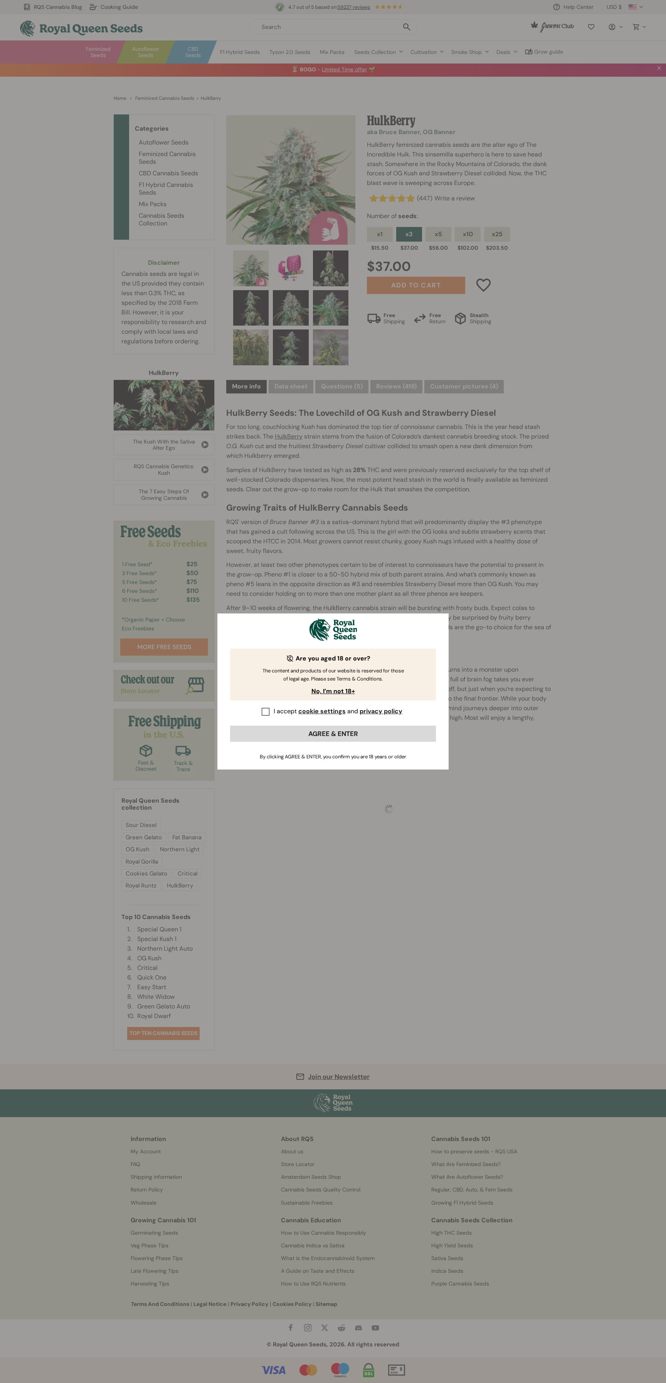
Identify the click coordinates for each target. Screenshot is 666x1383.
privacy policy (381, 711)
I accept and (338, 711)
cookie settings (322, 711)
